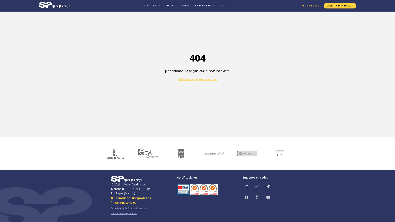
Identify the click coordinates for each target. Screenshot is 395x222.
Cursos (184, 5)
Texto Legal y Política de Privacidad (129, 208)
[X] (257, 197)
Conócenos (152, 5)
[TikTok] (268, 186)
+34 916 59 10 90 (311, 5)
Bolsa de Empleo (205, 5)
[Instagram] (257, 186)
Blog (224, 5)
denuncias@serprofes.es (124, 213)
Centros (169, 5)
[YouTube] (268, 197)
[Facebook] (246, 197)
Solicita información (340, 6)
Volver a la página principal (197, 79)
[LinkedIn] (246, 186)
